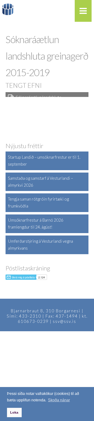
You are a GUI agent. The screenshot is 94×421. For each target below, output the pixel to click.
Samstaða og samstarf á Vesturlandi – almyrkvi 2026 (40, 182)
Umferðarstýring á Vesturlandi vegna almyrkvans (40, 245)
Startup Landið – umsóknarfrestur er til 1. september (44, 161)
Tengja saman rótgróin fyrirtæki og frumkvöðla (38, 202)
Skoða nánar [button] (59, 400)
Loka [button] (14, 412)
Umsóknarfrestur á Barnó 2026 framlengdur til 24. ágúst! (35, 224)
